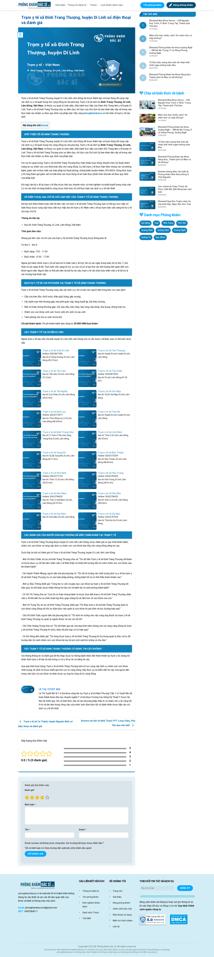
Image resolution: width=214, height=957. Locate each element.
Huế (157, 223)
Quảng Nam (163, 230)
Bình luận (30, 804)
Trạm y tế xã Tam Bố (109, 411)
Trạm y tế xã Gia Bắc (109, 513)
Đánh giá (30, 790)
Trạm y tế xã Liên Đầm (110, 432)
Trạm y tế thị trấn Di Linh (56, 350)
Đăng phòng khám (121, 903)
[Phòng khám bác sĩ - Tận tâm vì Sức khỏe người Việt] (34, 5)
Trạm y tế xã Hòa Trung (110, 473)
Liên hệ (116, 926)
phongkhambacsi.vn (94, 113)
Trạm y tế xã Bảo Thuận (111, 452)
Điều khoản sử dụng (122, 915)
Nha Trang (168, 223)
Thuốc (93, 5)
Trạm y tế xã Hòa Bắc (109, 493)
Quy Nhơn (160, 237)
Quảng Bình (147, 230)
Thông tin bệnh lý (76, 5)
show (44, 125)
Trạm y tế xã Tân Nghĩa (55, 391)
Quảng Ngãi (180, 230)
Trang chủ (117, 891)
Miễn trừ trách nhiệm (123, 920)
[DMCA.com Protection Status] (179, 919)
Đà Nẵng (145, 223)
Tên (27, 829)
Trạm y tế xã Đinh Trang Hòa (58, 432)
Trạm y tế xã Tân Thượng (111, 350)
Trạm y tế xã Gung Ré (54, 452)
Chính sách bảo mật (122, 909)
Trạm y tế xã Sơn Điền (54, 513)
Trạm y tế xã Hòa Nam (54, 493)
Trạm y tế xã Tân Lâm (54, 371)
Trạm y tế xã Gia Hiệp (109, 391)
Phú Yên (182, 223)
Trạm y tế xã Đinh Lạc (54, 411)
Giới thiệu (60, 5)
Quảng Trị (146, 237)
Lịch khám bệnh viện (112, 5)
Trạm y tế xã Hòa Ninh (54, 473)
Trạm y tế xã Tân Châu (110, 371)
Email (82, 829)
